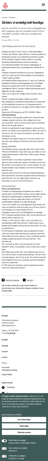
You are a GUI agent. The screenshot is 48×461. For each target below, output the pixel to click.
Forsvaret (4, 17)
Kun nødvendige (24, 420)
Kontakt (5, 339)
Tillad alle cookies (24, 432)
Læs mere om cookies (11, 414)
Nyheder (5, 351)
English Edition (7, 374)
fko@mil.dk (11, 333)
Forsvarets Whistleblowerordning (9, 368)
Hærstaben (12, 17)
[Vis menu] (43, 5)
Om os (4, 363)
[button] (22, 439)
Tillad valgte (24, 426)
